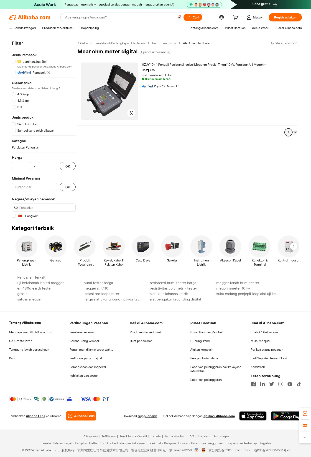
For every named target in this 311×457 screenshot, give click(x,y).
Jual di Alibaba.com (264, 332)
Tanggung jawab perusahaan (29, 349)
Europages (221, 436)
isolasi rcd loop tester (101, 294)
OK (67, 166)
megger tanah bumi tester (237, 283)
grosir (22, 294)
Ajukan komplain (201, 349)
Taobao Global (174, 436)
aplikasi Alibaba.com (219, 416)
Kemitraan (258, 367)
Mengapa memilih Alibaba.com (30, 332)
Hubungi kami (200, 341)
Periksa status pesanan (267, 349)
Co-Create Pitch (20, 341)
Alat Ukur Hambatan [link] (197, 43)
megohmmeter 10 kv (233, 288)
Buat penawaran (141, 341)
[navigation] (44, 129)
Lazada (156, 436)
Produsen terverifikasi (145, 332)
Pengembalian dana (204, 358)
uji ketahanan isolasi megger (40, 283)
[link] (305, 414)
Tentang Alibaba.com (25, 322)
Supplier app (147, 416)
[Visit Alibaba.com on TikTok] (299, 384)
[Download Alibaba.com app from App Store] (253, 415)
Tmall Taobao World (133, 436)
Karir (12, 358)
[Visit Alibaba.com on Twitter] (271, 384)
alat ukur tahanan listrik (169, 294)
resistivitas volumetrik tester (173, 288)
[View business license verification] (196, 450)
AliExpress (90, 436)
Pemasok (172, 86)
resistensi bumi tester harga (173, 283)
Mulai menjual (260, 341)
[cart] (236, 18)
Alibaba (82, 43)
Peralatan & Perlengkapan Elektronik (119, 43)
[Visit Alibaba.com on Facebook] (253, 384)
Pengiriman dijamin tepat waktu (91, 349)
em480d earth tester (34, 288)
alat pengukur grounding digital (175, 299)
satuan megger (29, 299)
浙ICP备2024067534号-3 (272, 450)
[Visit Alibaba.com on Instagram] (280, 384)
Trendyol (204, 436)
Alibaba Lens (35, 416)
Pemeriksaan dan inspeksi (87, 367)
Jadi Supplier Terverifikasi (269, 358)
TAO (191, 436)
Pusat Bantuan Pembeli (206, 332)
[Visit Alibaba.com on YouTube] (290, 384)
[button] (179, 17)
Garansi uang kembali (84, 341)
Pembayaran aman (82, 332)
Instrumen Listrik (164, 43)
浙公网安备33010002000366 (230, 450)
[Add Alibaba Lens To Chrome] (81, 415)
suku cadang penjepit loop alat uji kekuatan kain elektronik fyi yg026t (248, 294)
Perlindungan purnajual (85, 358)
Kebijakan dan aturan (84, 375)
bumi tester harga (98, 283)
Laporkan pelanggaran (206, 379)
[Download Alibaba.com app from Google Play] (286, 415)
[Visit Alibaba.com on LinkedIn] (262, 384)
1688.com (109, 436)
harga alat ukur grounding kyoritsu (112, 299)
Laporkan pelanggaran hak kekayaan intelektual (215, 369)
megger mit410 (96, 288)
